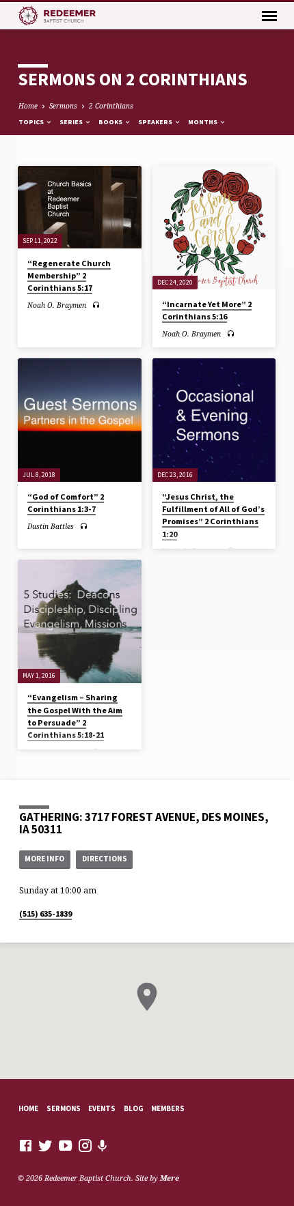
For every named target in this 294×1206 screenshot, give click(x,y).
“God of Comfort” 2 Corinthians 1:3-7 (65, 502)
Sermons (63, 106)
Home (28, 106)
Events (102, 1108)
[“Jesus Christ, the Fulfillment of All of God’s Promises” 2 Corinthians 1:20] (214, 420)
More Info (44, 858)
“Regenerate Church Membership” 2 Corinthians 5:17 (69, 275)
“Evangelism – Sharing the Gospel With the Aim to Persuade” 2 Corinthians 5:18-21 (74, 716)
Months (203, 121)
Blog (134, 1108)
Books (111, 121)
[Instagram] (85, 1145)
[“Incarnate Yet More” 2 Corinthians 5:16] (214, 227)
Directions (104, 858)
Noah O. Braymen (56, 305)
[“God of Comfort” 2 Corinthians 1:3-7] (80, 420)
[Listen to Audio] (96, 305)
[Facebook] (26, 1145)
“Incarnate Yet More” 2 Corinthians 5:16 (207, 310)
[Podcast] (102, 1145)
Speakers (156, 121)
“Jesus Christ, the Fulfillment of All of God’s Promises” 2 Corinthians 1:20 (213, 515)
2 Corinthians (111, 106)
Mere (169, 1178)
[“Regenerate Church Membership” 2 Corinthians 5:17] (80, 207)
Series (71, 121)
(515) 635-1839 (45, 913)
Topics (31, 121)
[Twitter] (45, 1145)
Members (168, 1108)
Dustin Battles (50, 526)
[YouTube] (65, 1145)
